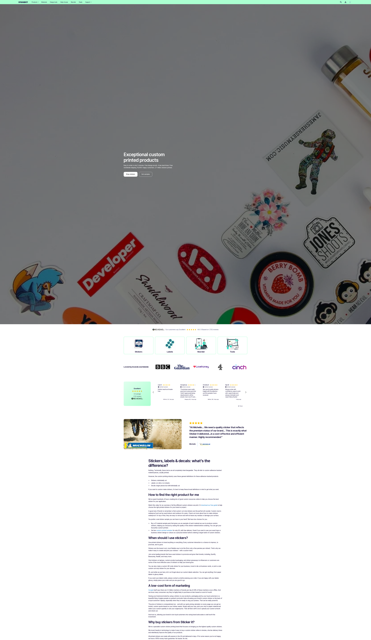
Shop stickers (130, 174)
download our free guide (209, 505)
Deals (80, 2)
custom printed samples (164, 530)
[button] (35, 2)
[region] (199, 392)
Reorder (73, 2)
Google (150, 590)
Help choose (64, 2)
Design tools (53, 2)
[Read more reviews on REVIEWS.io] (137, 399)
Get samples (145, 174)
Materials (44, 2)
